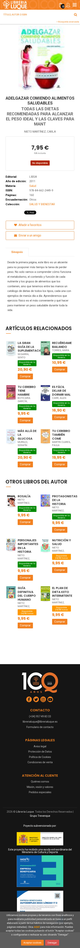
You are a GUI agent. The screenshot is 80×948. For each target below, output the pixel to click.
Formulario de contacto (40, 727)
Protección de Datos (40, 751)
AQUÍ (37, 927)
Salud (32, 186)
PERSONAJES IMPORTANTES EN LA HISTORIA (28, 546)
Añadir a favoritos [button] (29, 225)
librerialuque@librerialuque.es (40, 721)
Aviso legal (40, 746)
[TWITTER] (36, 699)
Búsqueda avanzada (68, 21)
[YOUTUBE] (50, 699)
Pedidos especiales (40, 792)
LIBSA (33, 176)
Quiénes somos (40, 781)
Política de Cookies (40, 757)
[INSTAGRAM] (43, 699)
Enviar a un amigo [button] (29, 235)
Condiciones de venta (40, 762)
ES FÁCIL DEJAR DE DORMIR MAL (61, 391)
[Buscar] (75, 14)
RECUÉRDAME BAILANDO (62, 345)
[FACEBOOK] (29, 699)
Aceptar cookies (32, 942)
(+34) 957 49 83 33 (40, 716)
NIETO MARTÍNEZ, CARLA (40, 131)
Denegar (52, 942)
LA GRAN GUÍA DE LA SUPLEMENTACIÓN (31, 347)
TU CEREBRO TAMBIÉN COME (61, 435)
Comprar (25, 376)
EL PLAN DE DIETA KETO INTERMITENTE (62, 592)
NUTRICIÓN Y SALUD (61, 542)
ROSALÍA (24, 496)
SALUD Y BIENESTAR (42, 204)
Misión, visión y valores (40, 786)
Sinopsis (17, 252)
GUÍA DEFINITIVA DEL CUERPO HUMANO (27, 594)
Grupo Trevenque (40, 815)
